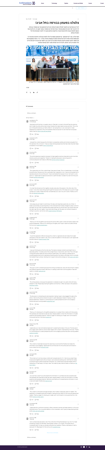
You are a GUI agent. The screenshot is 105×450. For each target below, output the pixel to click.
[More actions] (78, 19)
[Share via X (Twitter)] (30, 92)
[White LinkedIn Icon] (89, 447)
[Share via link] (37, 92)
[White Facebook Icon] (87, 447)
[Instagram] (81, 447)
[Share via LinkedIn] (33, 92)
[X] (84, 447)
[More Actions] (78, 121)
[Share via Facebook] (26, 92)
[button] (72, 8)
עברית (27, 87)
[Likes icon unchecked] (30, 134)
